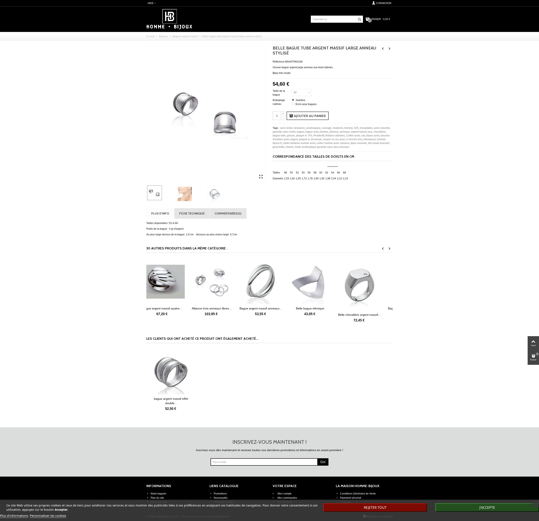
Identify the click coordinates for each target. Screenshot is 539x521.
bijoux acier (372, 135)
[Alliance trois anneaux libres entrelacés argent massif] (170, 281)
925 (356, 128)
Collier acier (353, 135)
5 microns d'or (354, 139)
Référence (279, 61)
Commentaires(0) (228, 213)
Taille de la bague (279, 92)
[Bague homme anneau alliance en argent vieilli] (368, 281)
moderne (338, 128)
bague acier (312, 131)
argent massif (358, 131)
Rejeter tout (375, 507)
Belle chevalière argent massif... (319, 314)
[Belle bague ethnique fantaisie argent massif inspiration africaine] (269, 281)
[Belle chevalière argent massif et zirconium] (318, 285)
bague (300, 131)
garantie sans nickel (284, 131)
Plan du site (157, 497)
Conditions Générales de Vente (358, 493)
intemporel (369, 139)
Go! (323, 462)
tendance (299, 128)
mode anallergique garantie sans (313, 146)
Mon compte (284, 493)
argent (294, 139)
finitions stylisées (335, 135)
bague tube (279, 135)
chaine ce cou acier (334, 139)
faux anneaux (341, 146)
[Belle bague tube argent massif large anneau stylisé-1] (191, 193)
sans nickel (286, 128)
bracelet (385, 128)
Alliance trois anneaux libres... (171, 308)
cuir (363, 135)
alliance (333, 131)
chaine (289, 146)
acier (376, 128)
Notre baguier (158, 493)
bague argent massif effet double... (171, 401)
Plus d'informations (14, 515)
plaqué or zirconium (310, 139)
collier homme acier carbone (333, 143)
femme (324, 131)
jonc (370, 131)
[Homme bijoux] (169, 18)
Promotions (220, 493)
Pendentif (318, 135)
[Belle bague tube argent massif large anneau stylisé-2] (261, 176)
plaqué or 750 (304, 135)
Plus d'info (160, 213)
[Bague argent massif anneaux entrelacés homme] (220, 281)
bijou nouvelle (359, 143)
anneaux (345, 131)
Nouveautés (221, 497)
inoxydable (366, 128)
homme (348, 128)
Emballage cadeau (279, 102)
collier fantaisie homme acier (299, 143)
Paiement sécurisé (350, 497)
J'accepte (487, 507)
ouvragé (326, 128)
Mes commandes (287, 497)
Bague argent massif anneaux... (220, 308)
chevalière (380, 131)
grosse (291, 135)
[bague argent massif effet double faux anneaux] (170, 371)
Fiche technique (192, 213)
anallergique (313, 128)
